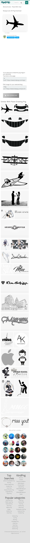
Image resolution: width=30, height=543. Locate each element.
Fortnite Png (21, 513)
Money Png (15, 516)
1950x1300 (4, 237)
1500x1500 (17, 346)
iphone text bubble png (9, 480)
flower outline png (9, 484)
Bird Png (15, 519)
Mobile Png (9, 511)
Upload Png (21, 487)
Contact (21, 479)
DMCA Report (21, 483)
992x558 (13, 377)
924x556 (4, 311)
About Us (21, 477)
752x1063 (4, 377)
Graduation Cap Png (21, 509)
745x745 (4, 346)
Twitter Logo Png (9, 502)
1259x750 (4, 188)
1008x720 (17, 218)
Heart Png (9, 513)
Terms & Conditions (21, 481)
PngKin (9, 509)
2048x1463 (4, 218)
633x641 (4, 426)
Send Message (10, 37)
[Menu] (26, 2)
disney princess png (9, 490)
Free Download (11, 95)
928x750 (4, 112)
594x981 (18, 396)
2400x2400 (4, 292)
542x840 (4, 262)
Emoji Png (15, 523)
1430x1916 (4, 396)
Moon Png (21, 507)
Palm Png (21, 500)
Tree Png (21, 503)
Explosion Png (21, 511)
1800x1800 (16, 273)
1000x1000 (4, 330)
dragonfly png (9, 491)
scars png (9, 488)
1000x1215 (4, 365)
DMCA (17, 37)
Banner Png (15, 528)
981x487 (16, 112)
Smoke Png (21, 505)
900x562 (13, 249)
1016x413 (15, 426)
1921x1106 (4, 207)
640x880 (4, 249)
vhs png (9, 482)
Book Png (15, 525)
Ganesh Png (15, 527)
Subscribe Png (9, 500)
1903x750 (4, 169)
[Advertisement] (15, 55)
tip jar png (9, 493)
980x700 (4, 131)
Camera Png (21, 502)
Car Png (15, 517)
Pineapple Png (15, 521)
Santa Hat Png (9, 503)
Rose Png (9, 505)
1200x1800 (18, 365)
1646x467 (13, 262)
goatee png (9, 486)
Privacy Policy (21, 485)
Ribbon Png (9, 507)
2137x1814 (4, 273)
